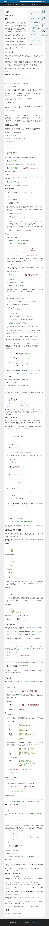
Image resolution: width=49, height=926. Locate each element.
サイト (22, 922)
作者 (31, 44)
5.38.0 (43, 12)
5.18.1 (43, 24)
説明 (31, 14)
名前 (31, 13)
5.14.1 (43, 26)
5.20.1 (43, 23)
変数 (14, 4)
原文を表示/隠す (45, 35)
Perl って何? (35, 16)
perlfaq (6, 897)
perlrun (8, 99)
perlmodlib (33, 901)
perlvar (29, 223)
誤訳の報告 (44, 34)
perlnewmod (24, 906)
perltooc (24, 865)
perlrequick (27, 681)
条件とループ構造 (36, 28)
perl (15, 68)
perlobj (28, 865)
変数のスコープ (35, 27)
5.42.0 (43, 10)
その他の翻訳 (24, 4)
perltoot (20, 865)
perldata (21, 336)
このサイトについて (35, 4)
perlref (30, 373)
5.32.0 (43, 16)
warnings (15, 121)
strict (11, 121)
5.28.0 (43, 18)
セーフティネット (36, 21)
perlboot (17, 865)
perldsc (33, 373)
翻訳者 (29, 4)
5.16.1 (43, 25)
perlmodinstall (38, 887)
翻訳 (20, 922)
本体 (8, 4)
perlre (15, 720)
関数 (11, 4)
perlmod (7, 901)
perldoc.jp (7, 1)
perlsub (30, 856)
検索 (38, 1)
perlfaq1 (19, 68)
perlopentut (39, 627)
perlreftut (23, 373)
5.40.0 (43, 11)
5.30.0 (43, 17)
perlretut (32, 681)
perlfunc (17, 534)
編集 (43, 31)
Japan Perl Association (34, 922)
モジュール (18, 4)
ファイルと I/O (35, 33)
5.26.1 (43, 19)
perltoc (19, 40)
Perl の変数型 (35, 25)
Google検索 (43, 1)
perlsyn (23, 185)
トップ (5, 4)
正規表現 (34, 34)
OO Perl (34, 38)
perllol (27, 373)
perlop (13, 539)
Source (43, 30)
